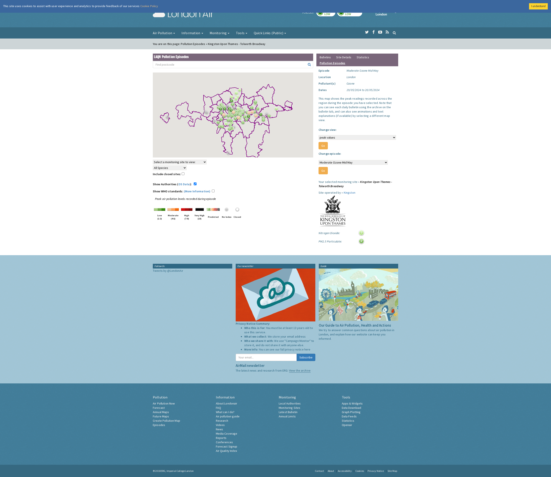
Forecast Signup (226, 446)
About (331, 470)
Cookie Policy (149, 6)
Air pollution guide (228, 416)
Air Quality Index (226, 451)
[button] (241, 91)
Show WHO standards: (181, 191)
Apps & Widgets (352, 403)
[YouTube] (380, 32)
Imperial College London (387, 14)
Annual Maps (161, 412)
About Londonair (226, 403)
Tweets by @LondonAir (168, 271)
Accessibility (345, 470)
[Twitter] (366, 32)
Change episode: (330, 154)
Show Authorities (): (173, 184)
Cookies (359, 470)
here (307, 349)
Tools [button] (240, 33)
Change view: (328, 130)
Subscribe (306, 357)
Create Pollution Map (166, 421)
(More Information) (197, 191)
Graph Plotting (351, 412)
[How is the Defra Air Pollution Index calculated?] (159, 209)
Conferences (224, 442)
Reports (221, 438)
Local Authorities (290, 403)
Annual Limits (287, 416)
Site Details (343, 57)
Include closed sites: (167, 174)
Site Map (392, 470)
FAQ (218, 408)
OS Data (184, 184)
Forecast (159, 408)
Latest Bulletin (288, 412)
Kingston (349, 193)
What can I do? (225, 412)
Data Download (351, 408)
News (219, 429)
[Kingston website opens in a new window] (333, 211)
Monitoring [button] (219, 33)
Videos (220, 425)
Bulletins (325, 57)
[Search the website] (394, 32)
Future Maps (161, 416)
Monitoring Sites (289, 408)
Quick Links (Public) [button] (269, 33)
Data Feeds (349, 416)
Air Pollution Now (164, 403)
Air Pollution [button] (163, 33)
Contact (319, 470)
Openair (347, 425)
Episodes (159, 425)
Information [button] (191, 33)
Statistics (363, 57)
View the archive (300, 370)
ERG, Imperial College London (177, 470)
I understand (538, 6)
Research (222, 421)
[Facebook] (373, 32)
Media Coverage (226, 433)
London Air (183, 14)
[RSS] (387, 32)
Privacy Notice (376, 470)
